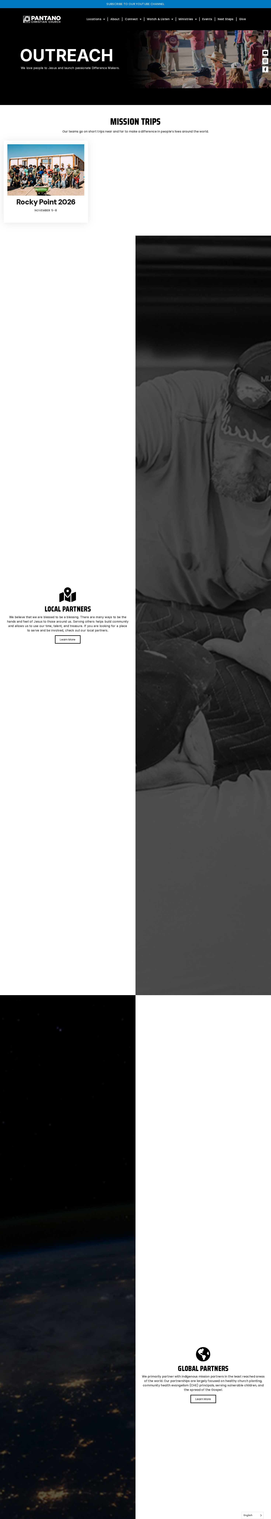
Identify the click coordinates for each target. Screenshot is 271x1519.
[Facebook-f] (265, 69)
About (114, 19)
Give (242, 19)
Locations (94, 19)
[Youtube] (265, 53)
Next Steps (226, 19)
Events (207, 19)
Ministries (186, 19)
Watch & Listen (158, 19)
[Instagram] (265, 61)
